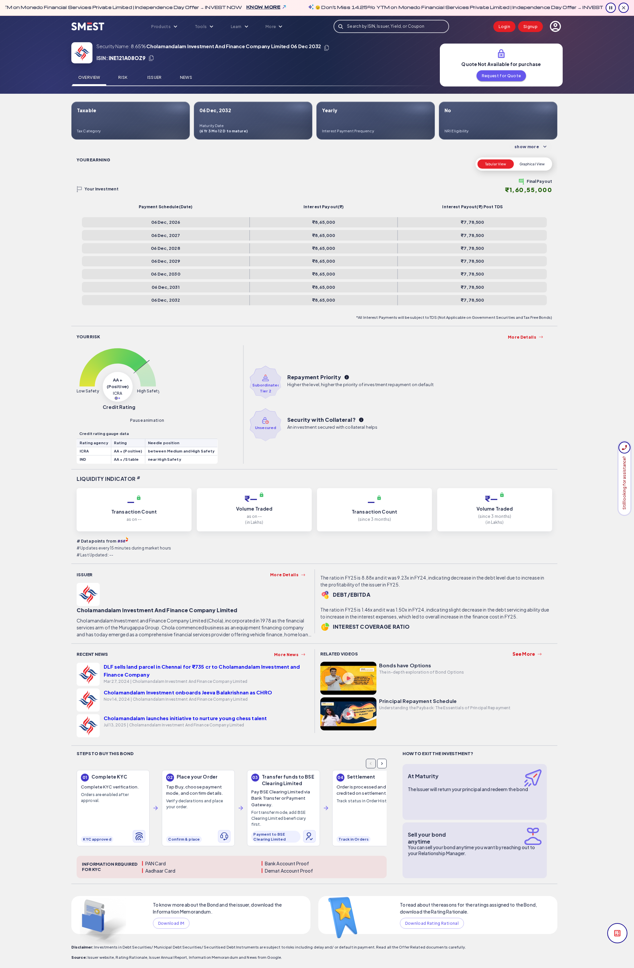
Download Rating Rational (432, 923)
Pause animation (147, 420)
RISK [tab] (122, 77)
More (270, 26)
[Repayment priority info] (346, 377)
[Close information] (623, 8)
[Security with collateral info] (361, 420)
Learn (236, 26)
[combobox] (391, 26)
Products (161, 26)
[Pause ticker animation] (611, 8)
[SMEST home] (87, 26)
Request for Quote (501, 75)
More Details (522, 337)
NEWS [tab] (186, 77)
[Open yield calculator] (617, 933)
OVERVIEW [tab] (89, 77)
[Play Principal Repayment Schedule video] (348, 714)
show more (526, 146)
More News (286, 654)
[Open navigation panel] (555, 26)
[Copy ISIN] (151, 58)
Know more (249, 7)
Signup (530, 26)
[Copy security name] (326, 47)
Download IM (171, 923)
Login (504, 26)
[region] (232, 810)
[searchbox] (391, 26)
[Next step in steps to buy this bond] (382, 763)
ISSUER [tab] (154, 77)
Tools (201, 26)
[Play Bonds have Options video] (348, 679)
